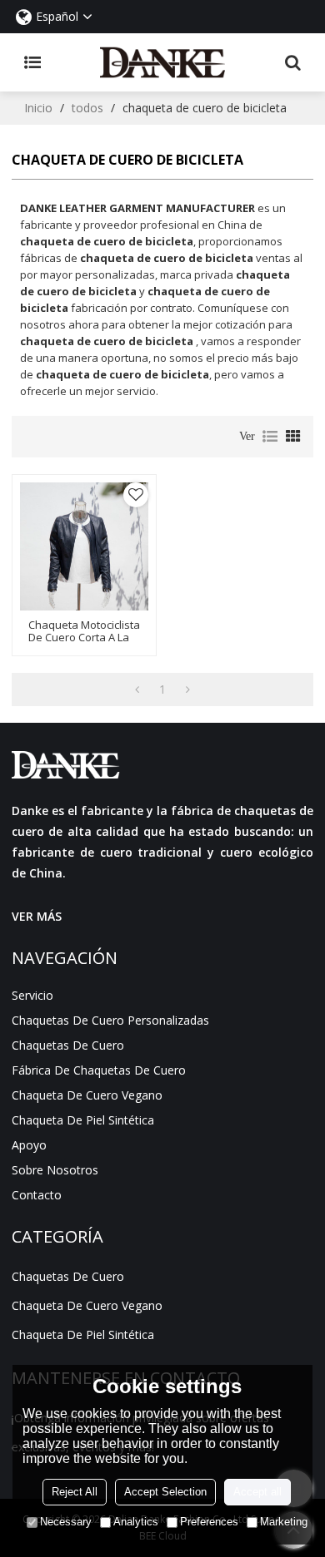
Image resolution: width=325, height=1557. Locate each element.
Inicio (38, 108)
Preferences (209, 1521)
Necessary (66, 1521)
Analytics (135, 1521)
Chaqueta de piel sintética (83, 1120)
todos (87, 108)
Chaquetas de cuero (68, 1045)
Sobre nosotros (55, 1170)
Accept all (257, 1491)
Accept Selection (165, 1491)
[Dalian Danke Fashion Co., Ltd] (162, 62)
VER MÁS (37, 916)
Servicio (32, 995)
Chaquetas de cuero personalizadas (110, 1020)
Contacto (37, 1195)
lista (270, 436)
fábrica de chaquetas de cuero (99, 1070)
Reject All (75, 1491)
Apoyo (29, 1145)
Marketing (284, 1521)
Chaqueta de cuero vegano (87, 1095)
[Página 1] (137, 689)
